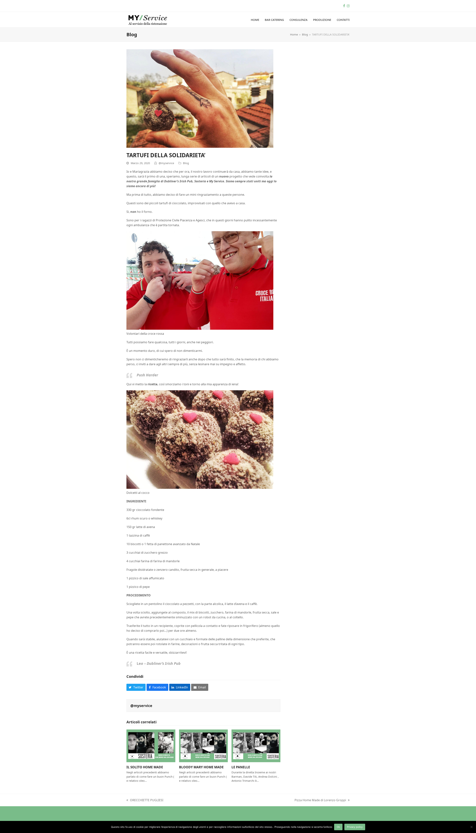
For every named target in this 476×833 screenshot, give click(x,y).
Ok (338, 826)
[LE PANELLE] (255, 745)
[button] (136, 687)
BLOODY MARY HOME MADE (201, 767)
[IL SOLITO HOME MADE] (150, 745)
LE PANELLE (240, 767)
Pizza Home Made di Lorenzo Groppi (320, 800)
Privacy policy (355, 826)
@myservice (166, 163)
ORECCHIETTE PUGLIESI (144, 800)
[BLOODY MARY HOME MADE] (203, 745)
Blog (186, 163)
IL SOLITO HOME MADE (144, 767)
